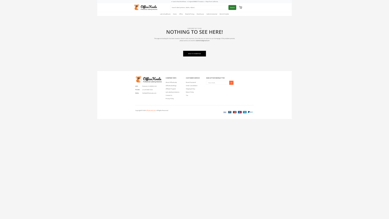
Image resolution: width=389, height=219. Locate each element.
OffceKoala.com (151, 110)
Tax (187, 95)
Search (232, 7)
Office (181, 14)
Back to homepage (194, 54)
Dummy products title (17, 2)
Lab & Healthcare (165, 14)
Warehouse (200, 14)
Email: (137, 93)
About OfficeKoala (171, 82)
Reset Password (191, 82)
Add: (136, 86)
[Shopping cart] (240, 7)
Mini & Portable (224, 14)
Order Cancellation (191, 85)
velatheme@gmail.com (202, 40)
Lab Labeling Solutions (172, 92)
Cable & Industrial (211, 14)
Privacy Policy (170, 98)
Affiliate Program (171, 89)
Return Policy (190, 92)
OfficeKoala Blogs (171, 85)
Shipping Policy (190, 89)
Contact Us (169, 95)
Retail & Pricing (189, 14)
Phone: (137, 90)
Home (175, 14)
